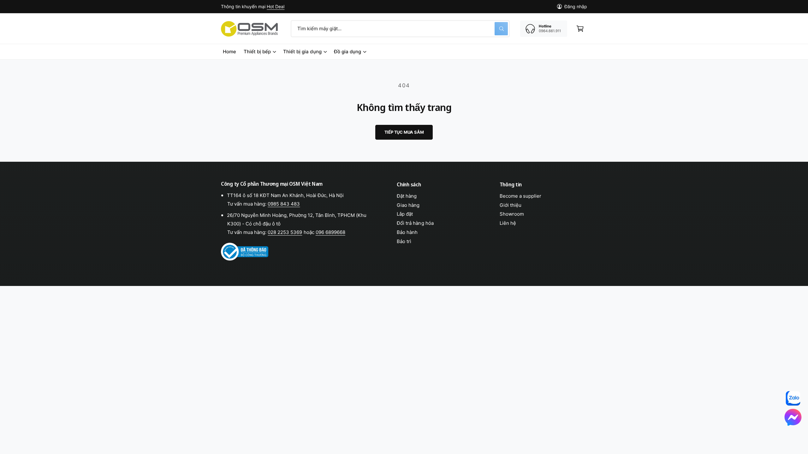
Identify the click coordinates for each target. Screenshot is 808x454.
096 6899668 (330, 232)
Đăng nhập (575, 6)
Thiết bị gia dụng (302, 52)
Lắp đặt (405, 214)
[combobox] (400, 28)
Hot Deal (275, 6)
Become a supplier (520, 196)
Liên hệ (508, 223)
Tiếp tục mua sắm (404, 132)
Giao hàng (408, 205)
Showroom (512, 214)
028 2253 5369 (285, 232)
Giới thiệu (510, 205)
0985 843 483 (284, 204)
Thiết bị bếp (257, 52)
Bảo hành (407, 232)
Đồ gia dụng (347, 52)
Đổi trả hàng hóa (415, 223)
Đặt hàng (407, 196)
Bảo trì (404, 241)
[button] (580, 28)
